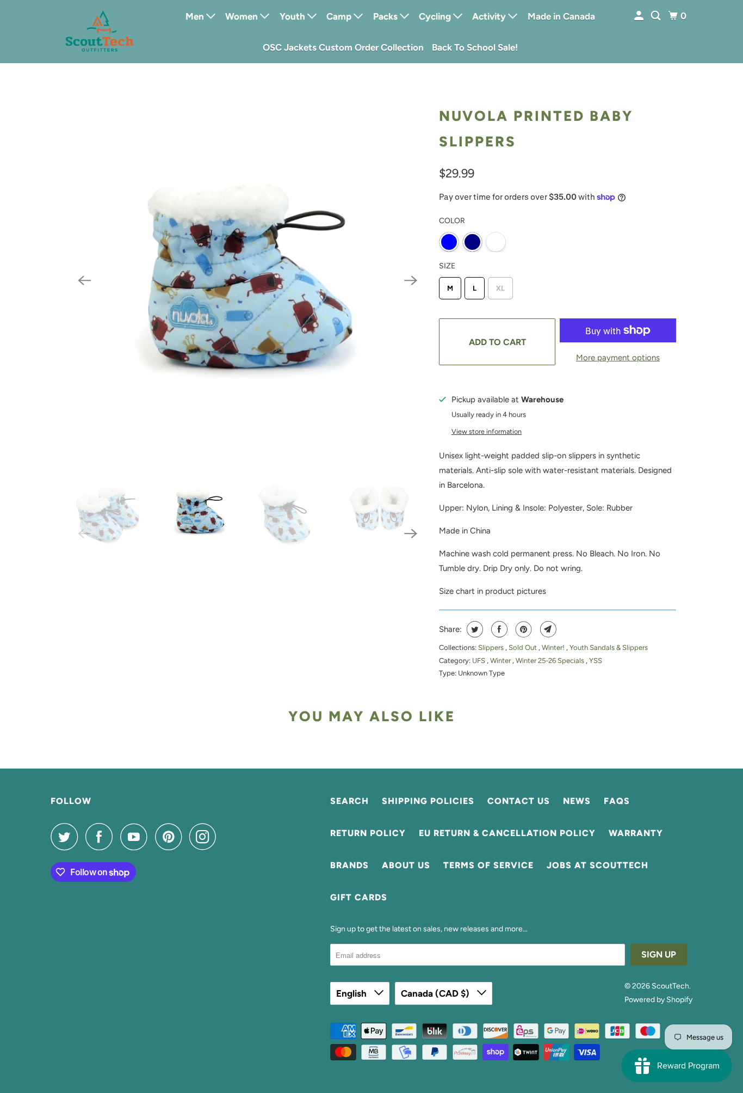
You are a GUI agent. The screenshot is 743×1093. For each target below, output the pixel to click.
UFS (479, 660)
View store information (486, 431)
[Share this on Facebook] (497, 629)
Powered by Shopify (658, 999)
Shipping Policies (428, 801)
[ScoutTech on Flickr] (227, 836)
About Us (406, 865)
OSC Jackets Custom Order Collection (343, 47)
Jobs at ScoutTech (597, 865)
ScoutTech (670, 986)
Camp (340, 16)
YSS (595, 660)
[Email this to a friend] (546, 629)
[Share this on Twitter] (473, 629)
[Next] (411, 280)
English (352, 993)
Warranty (636, 833)
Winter (501, 660)
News (577, 801)
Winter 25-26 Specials (551, 660)
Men (195, 16)
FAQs (617, 801)
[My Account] (639, 16)
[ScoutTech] (99, 31)
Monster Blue (449, 242)
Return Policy (368, 833)
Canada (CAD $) (436, 993)
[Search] (656, 16)
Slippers (491, 647)
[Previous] (84, 280)
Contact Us (518, 801)
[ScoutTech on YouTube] (136, 836)
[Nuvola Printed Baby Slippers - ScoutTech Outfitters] (247, 280)
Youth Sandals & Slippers (608, 647)
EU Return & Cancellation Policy (507, 833)
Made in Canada (561, 16)
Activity (490, 16)
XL (500, 288)
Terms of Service (488, 865)
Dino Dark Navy (472, 242)
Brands (349, 865)
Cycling (436, 16)
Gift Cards (358, 897)
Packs (386, 16)
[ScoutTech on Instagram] (205, 836)
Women (242, 16)
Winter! (554, 647)
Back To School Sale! (475, 47)
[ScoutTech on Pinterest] (171, 836)
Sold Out (523, 647)
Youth (293, 16)
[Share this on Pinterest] (522, 629)
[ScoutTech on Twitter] (67, 836)
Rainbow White (496, 242)
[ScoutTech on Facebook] (101, 836)
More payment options (618, 358)
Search (349, 801)
